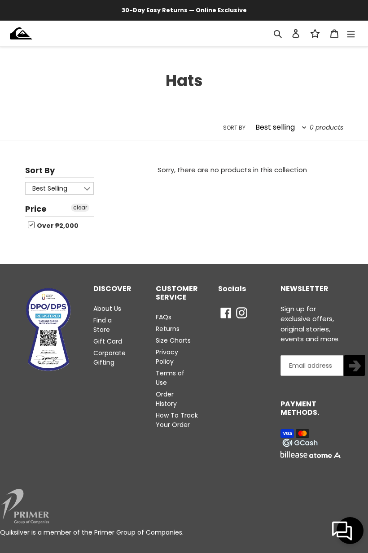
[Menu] (351, 33)
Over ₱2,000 (57, 225)
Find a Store (102, 325)
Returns (168, 328)
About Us (107, 308)
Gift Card (107, 341)
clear (80, 207)
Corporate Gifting (109, 357)
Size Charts (173, 340)
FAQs (163, 317)
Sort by (234, 127)
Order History (166, 399)
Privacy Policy (167, 357)
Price (36, 208)
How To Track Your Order (177, 420)
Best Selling (49, 188)
